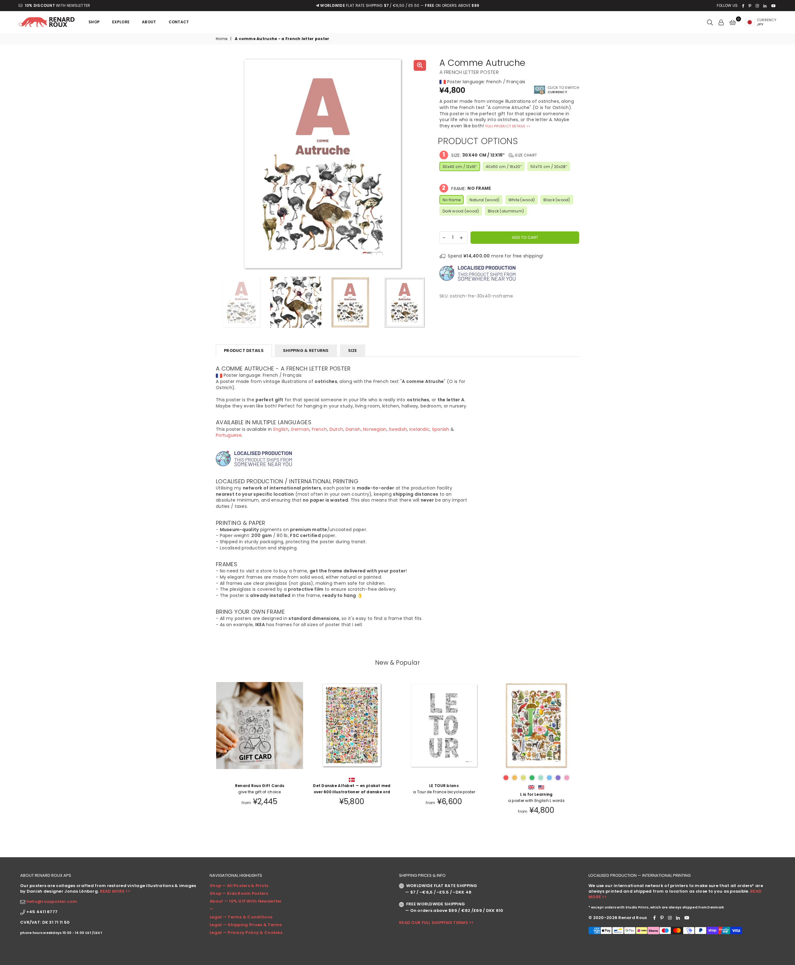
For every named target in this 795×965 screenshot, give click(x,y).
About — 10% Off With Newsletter (246, 901)
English (280, 429)
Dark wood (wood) (461, 211)
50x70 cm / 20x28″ (548, 166)
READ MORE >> (115, 891)
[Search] (710, 22)
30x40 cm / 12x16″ (460, 166)
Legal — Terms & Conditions (241, 917)
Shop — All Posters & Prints (239, 886)
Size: (490, 155)
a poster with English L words (536, 797)
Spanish (440, 429)
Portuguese (229, 435)
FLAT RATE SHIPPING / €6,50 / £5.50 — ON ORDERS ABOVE (399, 5)
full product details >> (507, 126)
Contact (179, 22)
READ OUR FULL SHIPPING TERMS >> (436, 923)
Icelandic (419, 429)
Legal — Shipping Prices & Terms (246, 925)
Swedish (398, 429)
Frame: (466, 188)
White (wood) (521, 200)
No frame (452, 200)
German (300, 429)
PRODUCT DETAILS (244, 350)
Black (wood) (556, 200)
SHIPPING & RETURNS (306, 350)
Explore (120, 22)
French (319, 429)
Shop (94, 22)
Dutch (336, 429)
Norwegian (375, 429)
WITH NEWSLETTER (57, 5)
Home (221, 38)
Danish (353, 429)
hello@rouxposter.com (51, 901)
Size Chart (525, 155)
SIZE (352, 350)
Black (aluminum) (506, 211)
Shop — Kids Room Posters (239, 893)
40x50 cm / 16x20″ (504, 166)
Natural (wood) (485, 200)
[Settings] (721, 22)
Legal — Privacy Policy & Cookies (246, 932)
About (149, 22)
